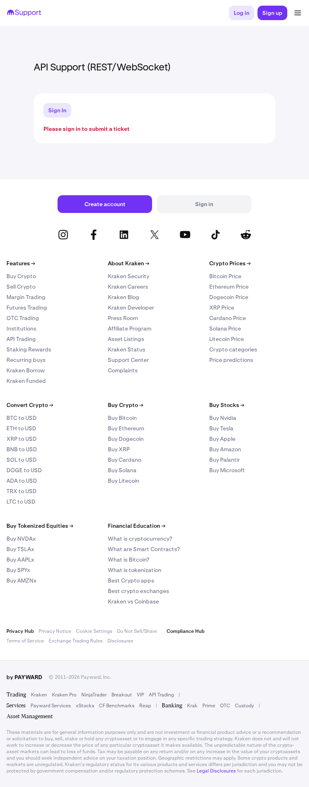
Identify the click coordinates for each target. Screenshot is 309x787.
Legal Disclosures (216, 771)
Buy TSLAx (20, 549)
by (24, 677)
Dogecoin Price (228, 297)
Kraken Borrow (25, 370)
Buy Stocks (226, 405)
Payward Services (51, 705)
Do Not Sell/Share (137, 631)
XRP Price (221, 307)
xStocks (85, 705)
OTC (225, 705)
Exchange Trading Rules (76, 641)
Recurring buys (25, 360)
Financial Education (136, 525)
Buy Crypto (21, 276)
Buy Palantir (224, 459)
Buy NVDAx (21, 538)
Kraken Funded (26, 380)
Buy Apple (222, 438)
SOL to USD (21, 459)
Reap (145, 705)
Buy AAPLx (20, 559)
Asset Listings (126, 339)
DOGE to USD (24, 470)
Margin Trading (25, 297)
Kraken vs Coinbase (133, 601)
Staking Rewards (28, 349)
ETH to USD (21, 428)
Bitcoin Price (225, 276)
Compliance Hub (185, 631)
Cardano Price (227, 318)
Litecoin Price (226, 339)
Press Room (123, 318)
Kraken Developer (131, 307)
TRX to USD (21, 491)
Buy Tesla (221, 428)
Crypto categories (233, 349)
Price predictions (231, 360)
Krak (192, 705)
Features (20, 263)
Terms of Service (25, 641)
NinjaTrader (94, 695)
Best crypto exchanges (138, 591)
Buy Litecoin (123, 480)
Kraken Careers (128, 286)
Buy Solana (122, 470)
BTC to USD (21, 417)
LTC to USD (20, 501)
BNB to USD (21, 449)
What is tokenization (134, 570)
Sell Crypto (20, 286)
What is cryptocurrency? (140, 538)
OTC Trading (22, 318)
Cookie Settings (94, 631)
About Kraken (128, 263)
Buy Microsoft (227, 470)
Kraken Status (126, 349)
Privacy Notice (55, 631)
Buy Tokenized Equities (39, 525)
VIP (140, 695)
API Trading (21, 339)
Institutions (21, 328)
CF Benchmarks (116, 705)
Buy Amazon (225, 449)
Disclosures (120, 641)
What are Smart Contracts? (144, 549)
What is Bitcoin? (128, 559)
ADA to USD (21, 480)
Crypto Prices (230, 263)
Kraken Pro (64, 695)
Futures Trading (26, 307)
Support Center (128, 360)
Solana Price (225, 328)
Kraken (39, 695)
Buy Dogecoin (126, 438)
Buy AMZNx (21, 580)
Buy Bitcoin (122, 417)
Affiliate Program (129, 328)
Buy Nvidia (222, 417)
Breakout (121, 695)
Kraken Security (128, 276)
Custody (244, 705)
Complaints (123, 370)
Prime (208, 705)
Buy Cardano (124, 459)
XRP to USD (21, 438)
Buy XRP (119, 449)
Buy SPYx (18, 570)
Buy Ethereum (126, 428)
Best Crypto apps (131, 580)
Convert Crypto (29, 405)
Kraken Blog (123, 297)
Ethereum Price (229, 286)
